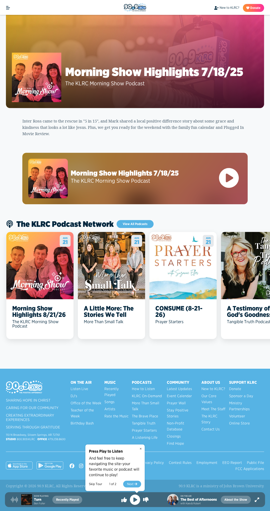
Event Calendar (179, 396)
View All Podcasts (135, 224)
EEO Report (232, 463)
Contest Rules (180, 463)
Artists (109, 409)
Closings (174, 436)
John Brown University (243, 485)
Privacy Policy (152, 463)
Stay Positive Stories (177, 413)
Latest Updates (179, 389)
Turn (37, 499)
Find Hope (175, 443)
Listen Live (79, 389)
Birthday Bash (82, 423)
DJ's (74, 396)
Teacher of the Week (82, 413)
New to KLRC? (229, 7)
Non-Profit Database (175, 426)
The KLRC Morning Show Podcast (105, 83)
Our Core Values (208, 399)
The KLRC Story (209, 419)
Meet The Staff (213, 409)
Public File (255, 463)
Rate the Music (116, 416)
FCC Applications (249, 469)
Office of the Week (86, 403)
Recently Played (111, 392)
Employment (206, 463)
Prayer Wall (176, 403)
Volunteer (237, 416)
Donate (255, 8)
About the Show (235, 500)
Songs (109, 402)
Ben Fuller (39, 503)
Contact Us (210, 429)
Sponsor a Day (241, 396)
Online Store (239, 423)
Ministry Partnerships (239, 406)
